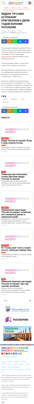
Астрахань (5, 99)
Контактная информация (13, 367)
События (5, 138)
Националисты (14, 99)
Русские (23, 99)
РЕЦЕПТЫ (15, 364)
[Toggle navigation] (3, 3)
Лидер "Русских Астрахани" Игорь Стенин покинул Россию (16, 141)
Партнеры (28, 369)
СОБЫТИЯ (24, 361)
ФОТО (9, 364)
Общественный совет (19, 369)
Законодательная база (7, 369)
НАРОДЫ (3, 361)
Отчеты (3, 372)
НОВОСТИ (27, 364)
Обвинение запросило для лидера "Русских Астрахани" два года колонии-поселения (16, 283)
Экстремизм (5, 102)
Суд (4, 172)
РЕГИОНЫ (10, 361)
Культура (5, 245)
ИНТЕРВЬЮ (17, 361)
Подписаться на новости (9, 356)
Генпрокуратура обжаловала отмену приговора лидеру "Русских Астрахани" (14, 176)
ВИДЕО (21, 364)
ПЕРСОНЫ (3, 364)
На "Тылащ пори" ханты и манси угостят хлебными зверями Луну (16, 249)
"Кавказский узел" (6, 56)
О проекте (3, 367)
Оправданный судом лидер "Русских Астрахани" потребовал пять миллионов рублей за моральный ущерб (16, 213)
